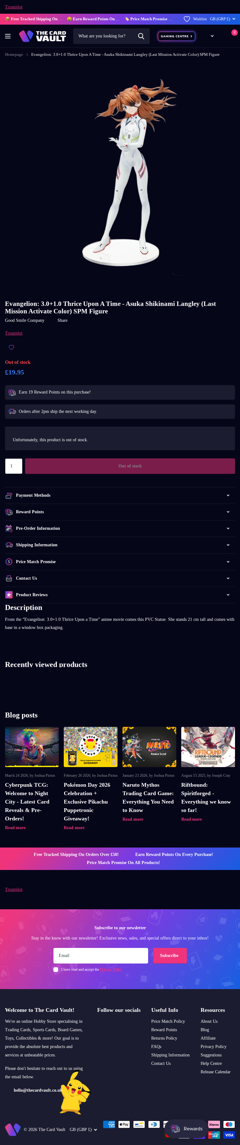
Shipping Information (170, 1055)
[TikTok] (116, 1025)
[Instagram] (99, 1025)
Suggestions (211, 1055)
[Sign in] (221, 36)
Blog (205, 1029)
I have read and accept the (91, 969)
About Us (209, 1021)
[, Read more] (208, 36)
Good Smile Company (24, 320)
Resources (213, 1010)
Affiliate (208, 1038)
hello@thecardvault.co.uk (38, 1090)
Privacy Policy (214, 1046)
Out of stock (130, 466)
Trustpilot (13, 7)
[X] (107, 1025)
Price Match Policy (168, 1021)
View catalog (8, 36)
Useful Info (164, 1010)
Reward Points (164, 1029)
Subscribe (170, 955)
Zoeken (141, 36)
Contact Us (161, 1063)
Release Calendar (216, 1072)
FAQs (156, 1046)
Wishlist (200, 19)
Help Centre (211, 1063)
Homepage (14, 54)
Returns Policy (164, 1038)
